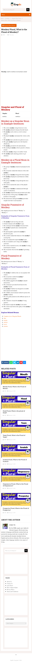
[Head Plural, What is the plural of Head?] (16, 402)
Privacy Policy (10, 589)
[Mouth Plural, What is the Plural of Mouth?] (16, 378)
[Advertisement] (16, 53)
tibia (5, 318)
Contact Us (10, 583)
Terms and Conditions (12, 591)
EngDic (11, 660)
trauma (5, 320)
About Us (9, 581)
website (6, 322)
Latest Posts (10, 585)
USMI (3, 34)
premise (6, 326)
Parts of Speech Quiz (12, 587)
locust (5, 324)
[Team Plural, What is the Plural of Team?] (16, 426)
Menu (3, 14)
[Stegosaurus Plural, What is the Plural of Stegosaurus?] (16, 475)
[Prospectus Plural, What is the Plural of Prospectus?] (16, 499)
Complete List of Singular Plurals (12, 316)
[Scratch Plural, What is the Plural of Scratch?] (16, 451)
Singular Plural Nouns (9, 25)
